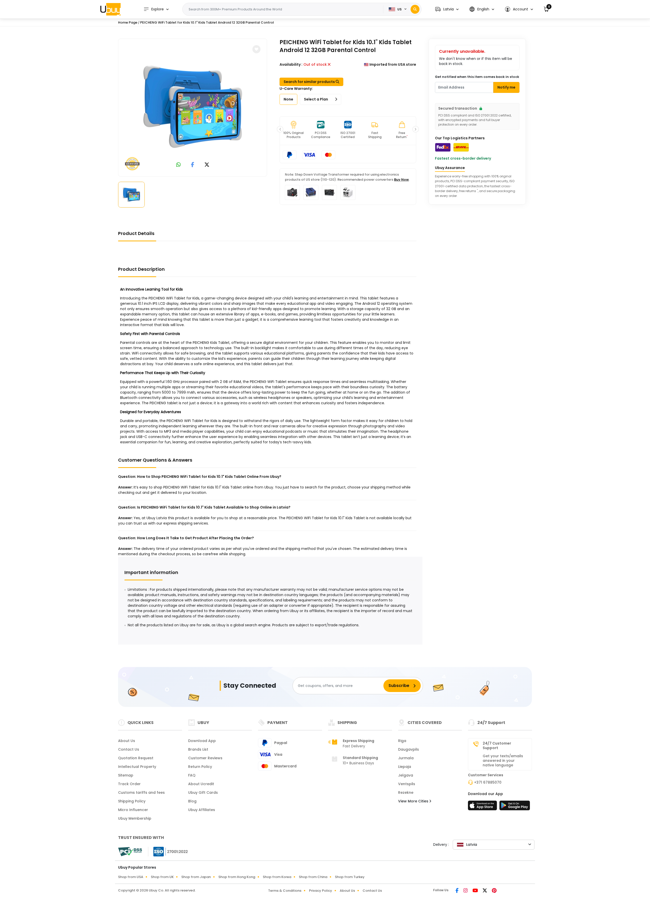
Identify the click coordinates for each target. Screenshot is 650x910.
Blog (192, 801)
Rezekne (405, 792)
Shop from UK (162, 876)
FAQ (192, 775)
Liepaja (404, 766)
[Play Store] (514, 807)
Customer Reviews (205, 758)
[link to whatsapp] (178, 165)
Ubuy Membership (134, 818)
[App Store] (483, 807)
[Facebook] (457, 891)
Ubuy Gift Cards (203, 792)
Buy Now (401, 179)
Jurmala (406, 758)
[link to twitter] (207, 165)
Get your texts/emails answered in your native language (503, 760)
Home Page (127, 22)
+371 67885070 (487, 782)
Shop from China (313, 876)
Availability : (291, 64)
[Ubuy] (110, 9)
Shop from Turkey (350, 876)
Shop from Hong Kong (236, 876)
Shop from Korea (277, 876)
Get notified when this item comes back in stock (477, 76)
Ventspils (406, 783)
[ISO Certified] (168, 851)
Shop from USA (130, 876)
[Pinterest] (494, 891)
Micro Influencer (133, 809)
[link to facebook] (192, 165)
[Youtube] (475, 891)
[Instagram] (465, 891)
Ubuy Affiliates (201, 809)
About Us (126, 740)
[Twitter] (485, 891)
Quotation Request (135, 758)
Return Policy (200, 766)
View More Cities (413, 801)
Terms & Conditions (284, 890)
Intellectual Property (137, 766)
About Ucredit (201, 783)
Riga (402, 740)
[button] (447, 9)
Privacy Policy (320, 890)
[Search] (415, 9)
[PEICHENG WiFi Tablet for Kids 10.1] (192, 106)
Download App (202, 740)
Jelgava (405, 775)
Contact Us (128, 749)
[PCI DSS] (130, 851)
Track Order (129, 783)
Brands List (198, 749)
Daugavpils (408, 749)
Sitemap (125, 775)
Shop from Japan (196, 876)
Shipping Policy (131, 801)
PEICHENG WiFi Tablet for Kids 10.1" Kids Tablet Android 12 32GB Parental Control (207, 22)
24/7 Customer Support (497, 745)
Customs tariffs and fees (141, 792)
